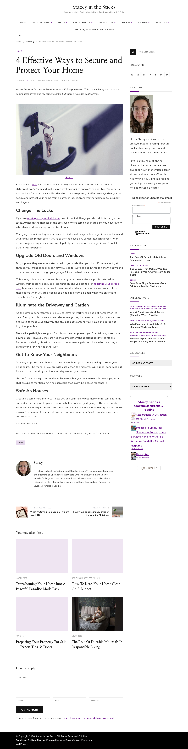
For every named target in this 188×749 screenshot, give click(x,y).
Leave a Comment (70, 80)
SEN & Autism (106, 22)
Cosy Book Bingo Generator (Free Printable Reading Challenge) (148, 285)
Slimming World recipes (141, 309)
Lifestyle (134, 266)
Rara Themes (38, 740)
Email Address (138, 205)
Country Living (41, 22)
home (20, 442)
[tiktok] (155, 74)
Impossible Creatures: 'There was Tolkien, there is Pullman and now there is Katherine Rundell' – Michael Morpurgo (148, 436)
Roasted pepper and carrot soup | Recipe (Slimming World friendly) (148, 340)
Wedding (144, 266)
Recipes (125, 22)
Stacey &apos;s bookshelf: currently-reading (149, 406)
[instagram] (138, 74)
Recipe (147, 306)
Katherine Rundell (137, 449)
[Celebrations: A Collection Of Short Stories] (133, 414)
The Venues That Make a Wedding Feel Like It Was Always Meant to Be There (150, 272)
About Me (161, 22)
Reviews (143, 22)
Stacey (22, 80)
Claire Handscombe (143, 457)
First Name (136, 216)
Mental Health (82, 22)
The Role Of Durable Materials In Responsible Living (148, 259)
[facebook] (149, 74)
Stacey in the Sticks (94, 7)
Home (23, 22)
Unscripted (142, 454)
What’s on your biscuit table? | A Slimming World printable (147, 326)
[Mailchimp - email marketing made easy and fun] (142, 235)
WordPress (65, 740)
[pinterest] (166, 74)
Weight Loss (160, 309)
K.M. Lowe (135, 422)
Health (139, 306)
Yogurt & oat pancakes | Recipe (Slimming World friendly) (147, 314)
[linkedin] (132, 74)
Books (61, 22)
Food (132, 306)
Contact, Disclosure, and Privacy (94, 29)
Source (69, 177)
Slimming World (159, 306)
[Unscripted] (133, 454)
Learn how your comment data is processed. (88, 718)
